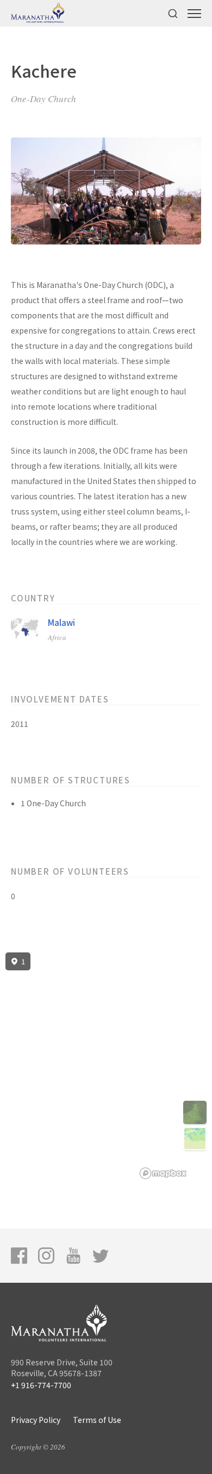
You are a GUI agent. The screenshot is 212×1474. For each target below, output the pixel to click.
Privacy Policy (35, 1419)
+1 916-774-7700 (41, 1384)
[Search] (173, 13)
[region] (106, 1066)
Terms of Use (97, 1419)
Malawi (61, 622)
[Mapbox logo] (163, 1173)
